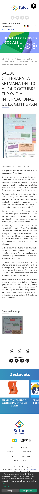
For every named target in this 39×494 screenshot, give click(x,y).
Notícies (10, 59)
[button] (3, 3)
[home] (19, 8)
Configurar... (6, 486)
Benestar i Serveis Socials (21, 40)
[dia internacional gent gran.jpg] (12, 325)
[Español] (27, 26)
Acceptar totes (28, 491)
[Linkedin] (22, 361)
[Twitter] (17, 361)
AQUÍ (3, 483)
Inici (3, 59)
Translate (10, 29)
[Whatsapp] (27, 361)
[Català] (24, 26)
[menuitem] (24, 26)
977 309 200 (31, 469)
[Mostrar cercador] (35, 26)
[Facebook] (11, 361)
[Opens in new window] (20, 46)
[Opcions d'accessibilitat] (33, 6)
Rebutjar (10, 491)
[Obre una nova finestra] (13, 18)
